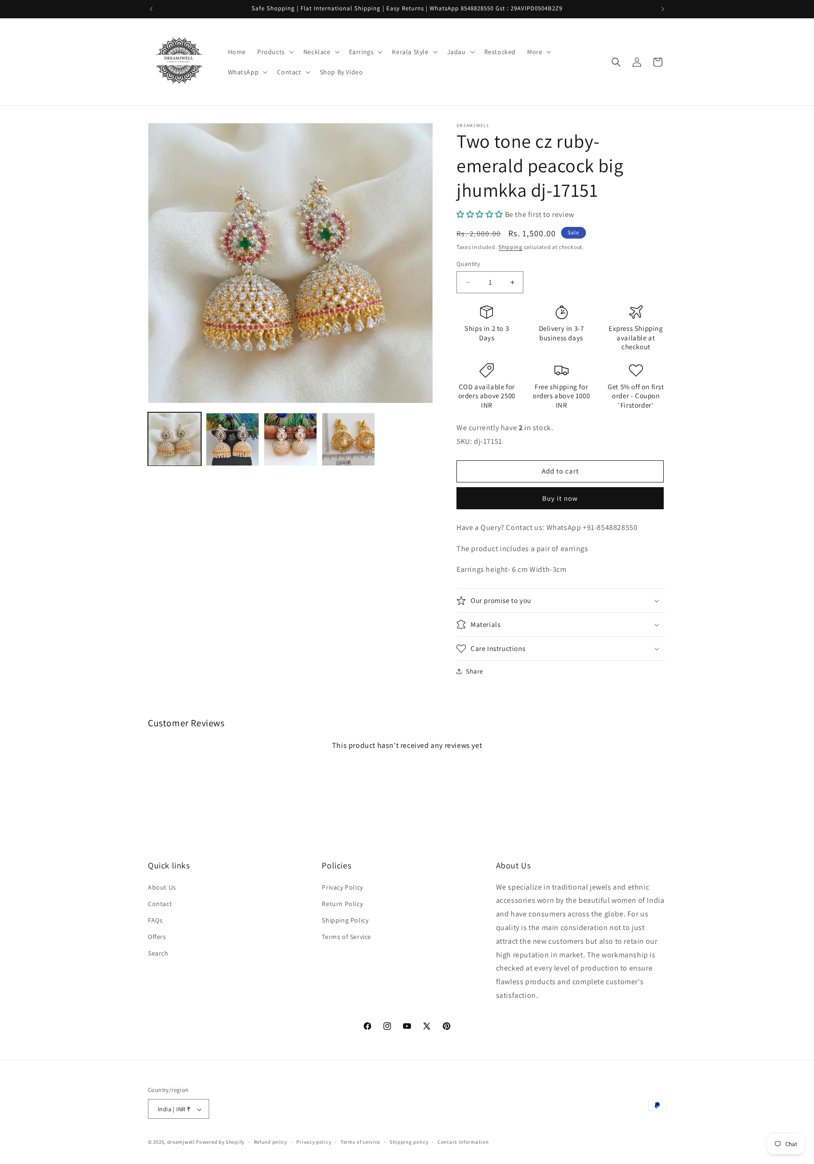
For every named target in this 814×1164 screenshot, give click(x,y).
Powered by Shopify (220, 1142)
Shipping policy (409, 1142)
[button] (275, 52)
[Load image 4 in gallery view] (348, 439)
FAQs (155, 919)
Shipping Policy (345, 919)
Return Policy (342, 903)
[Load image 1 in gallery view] (174, 439)
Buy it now (560, 498)
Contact (160, 903)
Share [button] (474, 671)
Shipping (510, 246)
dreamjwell (181, 1142)
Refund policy (270, 1142)
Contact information (463, 1142)
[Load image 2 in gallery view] (232, 439)
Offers (157, 936)
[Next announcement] (662, 9)
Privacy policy (313, 1142)
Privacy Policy (342, 887)
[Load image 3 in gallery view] (290, 439)
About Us (162, 887)
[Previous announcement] (151, 9)
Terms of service (360, 1142)
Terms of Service (346, 936)
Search (158, 953)
